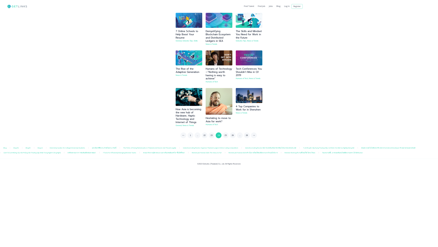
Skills (196, 41)
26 (234, 135)
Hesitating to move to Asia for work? (218, 120)
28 (248, 135)
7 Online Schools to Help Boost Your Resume (187, 34)
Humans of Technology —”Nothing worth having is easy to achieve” (219, 73)
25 (227, 135)
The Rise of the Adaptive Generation (187, 70)
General (179, 41)
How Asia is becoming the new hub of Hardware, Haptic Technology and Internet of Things (188, 116)
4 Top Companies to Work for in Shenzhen (248, 108)
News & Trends (211, 44)
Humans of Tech (212, 82)
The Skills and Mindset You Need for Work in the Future (249, 34)
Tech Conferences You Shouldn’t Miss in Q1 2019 (249, 72)
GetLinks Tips (187, 41)
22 (205, 135)
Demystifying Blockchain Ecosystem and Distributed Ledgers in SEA (218, 36)
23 (212, 135)
